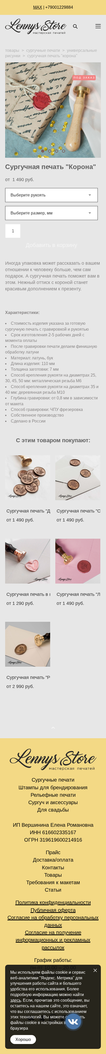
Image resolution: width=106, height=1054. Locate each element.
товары (12, 50)
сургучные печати (43, 50)
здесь (15, 1000)
